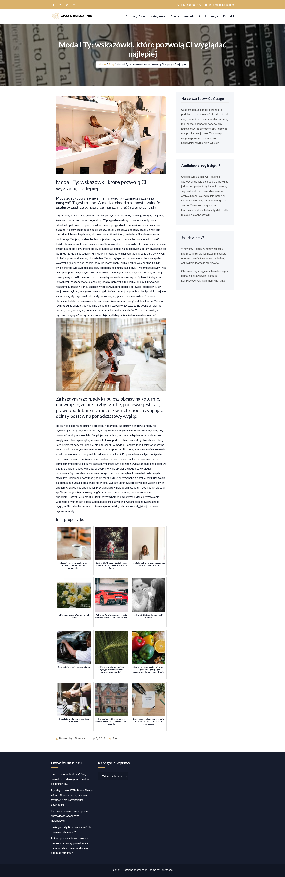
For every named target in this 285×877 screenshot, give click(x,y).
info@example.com (221, 4)
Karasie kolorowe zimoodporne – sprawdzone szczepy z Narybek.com (70, 816)
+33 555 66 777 (191, 4)
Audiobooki (192, 16)
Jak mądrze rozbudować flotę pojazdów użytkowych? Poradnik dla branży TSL (70, 779)
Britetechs (166, 870)
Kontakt (228, 16)
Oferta (174, 16)
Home (102, 64)
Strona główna (136, 16)
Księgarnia (158, 16)
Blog (111, 64)
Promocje (211, 16)
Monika (80, 738)
